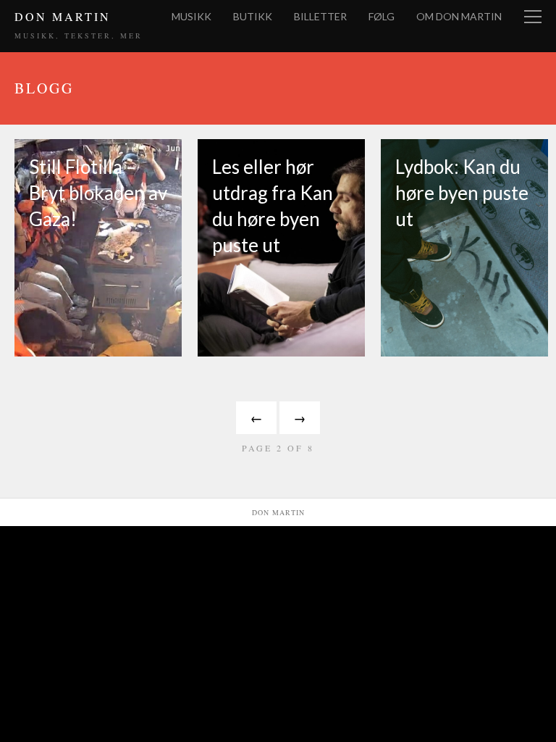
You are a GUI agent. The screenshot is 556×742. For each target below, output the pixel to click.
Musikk (191, 16)
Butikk (252, 16)
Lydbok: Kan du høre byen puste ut (461, 192)
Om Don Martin (459, 16)
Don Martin (62, 16)
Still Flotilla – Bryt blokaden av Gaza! (98, 192)
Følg (381, 16)
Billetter (320, 16)
